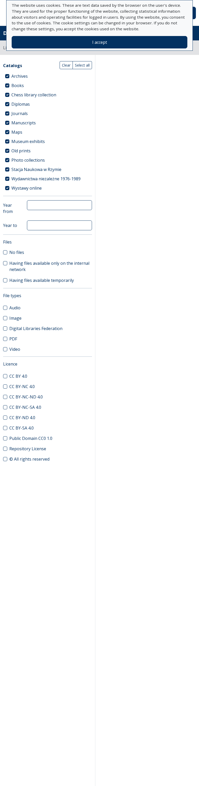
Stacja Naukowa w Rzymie (36, 169)
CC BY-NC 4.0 (22, 386)
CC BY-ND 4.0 (22, 417)
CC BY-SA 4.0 (21, 428)
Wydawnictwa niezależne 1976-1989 (46, 179)
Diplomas (20, 104)
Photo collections (28, 160)
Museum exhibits (28, 141)
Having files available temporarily (41, 280)
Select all (82, 65)
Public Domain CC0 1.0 (30, 438)
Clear (66, 65)
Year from (8, 208)
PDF (13, 339)
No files (16, 252)
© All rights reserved (29, 459)
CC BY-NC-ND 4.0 (26, 397)
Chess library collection (33, 95)
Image (15, 318)
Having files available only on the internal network (49, 266)
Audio (14, 308)
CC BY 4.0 (18, 376)
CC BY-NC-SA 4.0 (25, 407)
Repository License (27, 449)
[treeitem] (47, 76)
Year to (10, 225)
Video (14, 349)
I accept (99, 42)
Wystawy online (26, 188)
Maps (16, 132)
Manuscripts (23, 123)
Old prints (21, 151)
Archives (19, 76)
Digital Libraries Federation (35, 328)
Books (17, 85)
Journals (19, 113)
